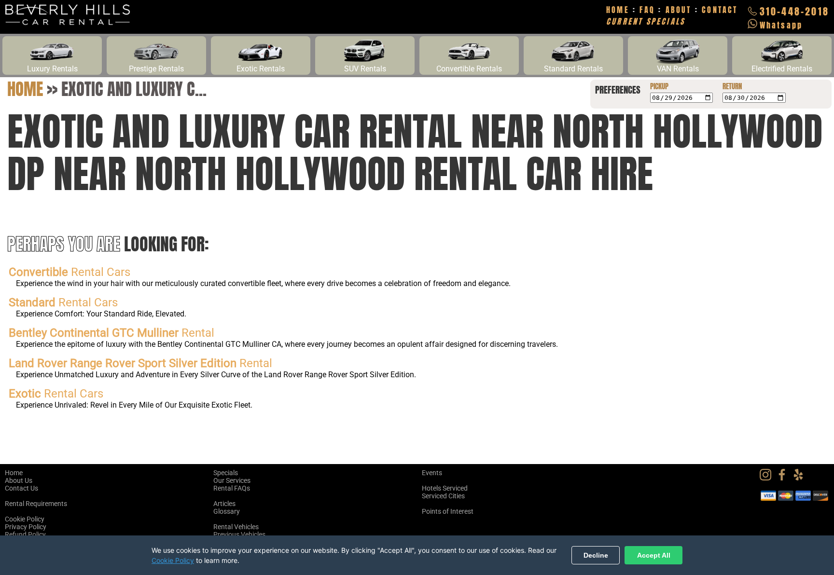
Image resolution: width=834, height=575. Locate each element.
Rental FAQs (231, 488)
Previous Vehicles (239, 534)
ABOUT (679, 9)
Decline (596, 555)
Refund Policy (25, 534)
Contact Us (21, 488)
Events (432, 473)
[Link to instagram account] (768, 478)
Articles (224, 503)
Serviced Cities (443, 496)
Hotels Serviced (445, 488)
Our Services (231, 480)
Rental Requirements (36, 503)
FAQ (647, 9)
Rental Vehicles (236, 527)
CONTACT (719, 9)
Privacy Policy (25, 527)
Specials (225, 473)
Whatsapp (781, 25)
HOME (617, 9)
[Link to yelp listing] (800, 478)
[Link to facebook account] (784, 478)
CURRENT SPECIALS (645, 21)
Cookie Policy (24, 519)
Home (25, 88)
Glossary (226, 511)
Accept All (653, 555)
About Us (18, 480)
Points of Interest (447, 511)
